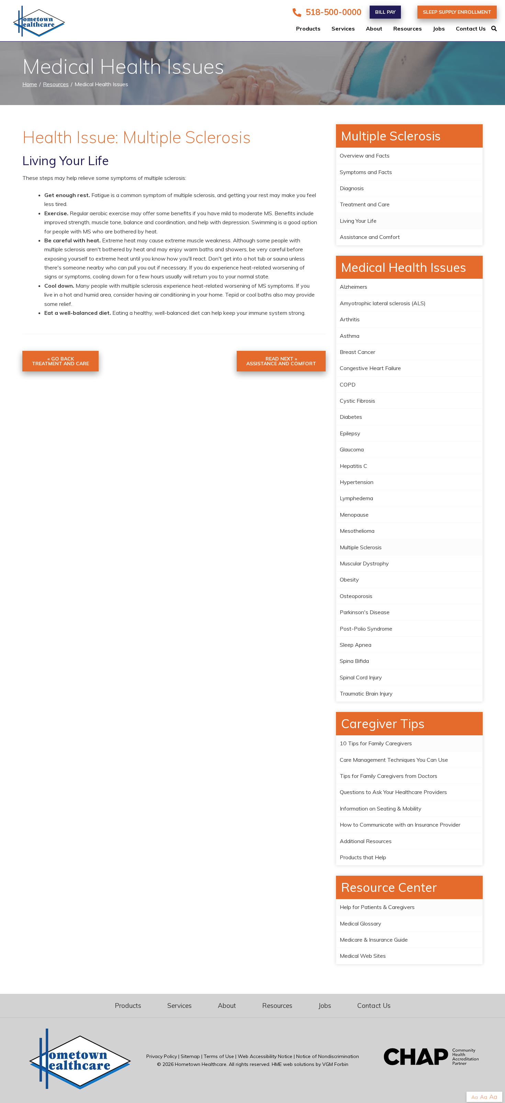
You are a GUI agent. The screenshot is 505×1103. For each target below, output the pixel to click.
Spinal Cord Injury (361, 677)
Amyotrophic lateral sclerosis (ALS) (383, 303)
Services (343, 28)
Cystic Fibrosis (357, 400)
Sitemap (190, 1056)
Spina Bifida (354, 660)
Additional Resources (366, 841)
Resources (407, 28)
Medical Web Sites (363, 955)
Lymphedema (356, 498)
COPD (348, 384)
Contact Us (471, 28)
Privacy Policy (161, 1056)
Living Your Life (358, 220)
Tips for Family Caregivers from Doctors (388, 775)
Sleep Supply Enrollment (457, 12)
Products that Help (363, 857)
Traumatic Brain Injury (366, 693)
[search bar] (498, 29)
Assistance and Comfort (370, 236)
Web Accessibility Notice (265, 1056)
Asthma (349, 335)
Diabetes (351, 416)
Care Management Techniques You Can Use (394, 759)
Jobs (439, 28)
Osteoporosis (356, 596)
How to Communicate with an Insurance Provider (400, 824)
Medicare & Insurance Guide (374, 939)
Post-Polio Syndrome (366, 628)
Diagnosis (352, 188)
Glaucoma (352, 449)
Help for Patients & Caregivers (377, 907)
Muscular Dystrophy (364, 563)
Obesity (349, 579)
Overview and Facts (365, 155)
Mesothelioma (357, 530)
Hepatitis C (353, 465)
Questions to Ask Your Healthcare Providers (393, 792)
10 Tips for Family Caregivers (376, 743)
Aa (474, 1097)
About (374, 28)
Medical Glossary (360, 923)
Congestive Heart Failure (370, 368)
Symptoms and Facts (366, 172)
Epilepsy (350, 433)
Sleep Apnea (355, 644)
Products (308, 28)
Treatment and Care (365, 204)
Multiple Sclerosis (361, 547)
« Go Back (60, 361)
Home (29, 84)
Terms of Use (219, 1056)
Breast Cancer (357, 351)
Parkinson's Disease (365, 612)
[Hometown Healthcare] (34, 22)
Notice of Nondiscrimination (327, 1056)
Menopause (354, 514)
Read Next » (281, 361)
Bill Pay (385, 12)
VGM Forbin (335, 1064)
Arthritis (350, 319)
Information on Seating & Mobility (381, 808)
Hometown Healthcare (200, 1064)
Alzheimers (353, 286)
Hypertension (356, 482)
